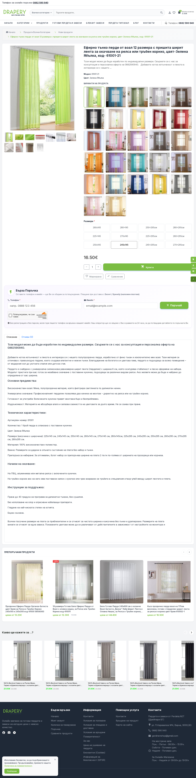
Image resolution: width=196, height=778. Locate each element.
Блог (136, 23)
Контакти (149, 23)
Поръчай (174, 305)
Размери (89, 221)
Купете (147, 267)
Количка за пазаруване (63, 725)
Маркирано (93, 276)
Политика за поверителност (18, 766)
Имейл (89, 300)
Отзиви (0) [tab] (27, 337)
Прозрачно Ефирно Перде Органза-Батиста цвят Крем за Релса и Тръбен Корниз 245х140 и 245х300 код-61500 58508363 (26, 609)
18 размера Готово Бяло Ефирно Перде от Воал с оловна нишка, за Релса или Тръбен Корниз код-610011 (74, 609)
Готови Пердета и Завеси (67, 23)
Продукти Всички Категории (37, 32)
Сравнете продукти (61, 733)
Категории (23, 23)
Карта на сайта (124, 725)
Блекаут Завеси (95, 23)
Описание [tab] (12, 337)
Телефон (14, 300)
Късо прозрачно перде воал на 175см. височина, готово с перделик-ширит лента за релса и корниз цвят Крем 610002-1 (168, 609)
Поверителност (91, 736)
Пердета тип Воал (119, 23)
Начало (8, 23)
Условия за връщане (94, 732)
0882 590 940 (40, 2)
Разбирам (12, 771)
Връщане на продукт (127, 720)
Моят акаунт (58, 720)
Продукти (42, 23)
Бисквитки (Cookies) (94, 752)
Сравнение (115, 276)
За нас (86, 741)
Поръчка (55, 729)
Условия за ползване (94, 720)
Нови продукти (65, 32)
